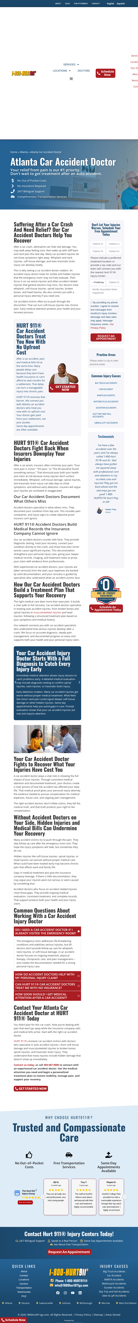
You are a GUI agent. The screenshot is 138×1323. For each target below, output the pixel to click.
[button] (71, 78)
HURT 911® (20, 1041)
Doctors (84, 70)
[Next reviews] (125, 1197)
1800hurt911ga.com (38, 1314)
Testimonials (24, 1292)
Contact (24, 1275)
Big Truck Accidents (106, 383)
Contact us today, (24, 1064)
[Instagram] (65, 1292)
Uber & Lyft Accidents (106, 423)
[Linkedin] (80, 1292)
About (24, 1271)
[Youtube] (72, 1292)
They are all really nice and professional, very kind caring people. (56, 1197)
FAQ (23, 1296)
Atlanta (24, 152)
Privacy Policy (83, 1314)
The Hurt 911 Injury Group (28, 1192)
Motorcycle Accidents (106, 401)
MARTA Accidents (106, 395)
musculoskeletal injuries (47, 612)
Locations (60, 70)
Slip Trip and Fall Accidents (102, 415)
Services (69, 64)
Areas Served (113, 1314)
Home (13, 152)
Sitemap (98, 1314)
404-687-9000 (51, 1064)
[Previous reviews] (42, 1197)
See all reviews (25, 1202)
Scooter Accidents (106, 407)
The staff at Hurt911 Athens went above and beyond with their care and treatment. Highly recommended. (83, 1200)
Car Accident (106, 389)
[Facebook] (57, 1292)
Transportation (24, 1287)
